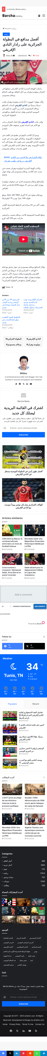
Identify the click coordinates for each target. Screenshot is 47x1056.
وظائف (6, 885)
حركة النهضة (7, 956)
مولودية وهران (34, 344)
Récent (36, 704)
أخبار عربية (8, 865)
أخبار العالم (8, 861)
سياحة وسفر (8, 877)
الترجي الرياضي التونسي (25, 942)
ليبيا (31, 960)
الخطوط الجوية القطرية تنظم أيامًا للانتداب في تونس (11, 319)
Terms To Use (27, 1024)
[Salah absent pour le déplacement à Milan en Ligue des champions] (35, 559)
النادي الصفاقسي (22, 947)
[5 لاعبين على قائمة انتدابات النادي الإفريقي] (10, 729)
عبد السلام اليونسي (9, 960)
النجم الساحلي (36, 947)
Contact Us (39, 1024)
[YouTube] (30, 384)
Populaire (12, 704)
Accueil (7, 28)
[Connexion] (39, 16)
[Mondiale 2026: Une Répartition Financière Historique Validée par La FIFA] (35, 530)
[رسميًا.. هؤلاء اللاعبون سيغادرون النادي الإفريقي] (10, 740)
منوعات (6, 881)
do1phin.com (39, 1020)
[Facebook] (19, 384)
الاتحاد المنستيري (35, 938)
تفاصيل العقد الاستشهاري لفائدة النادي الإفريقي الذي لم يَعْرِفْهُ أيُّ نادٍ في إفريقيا (31, 715)
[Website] (16, 384)
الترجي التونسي (8, 942)
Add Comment (40, 606)
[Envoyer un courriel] (14, 56)
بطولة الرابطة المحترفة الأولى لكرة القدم (16, 951)
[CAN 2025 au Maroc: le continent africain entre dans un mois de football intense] (12, 530)
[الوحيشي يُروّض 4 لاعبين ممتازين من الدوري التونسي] (10, 752)
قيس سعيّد (23, 960)
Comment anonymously (22, 606)
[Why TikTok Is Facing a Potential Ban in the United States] (9, 902)
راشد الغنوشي (19, 956)
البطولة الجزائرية (14, 338)
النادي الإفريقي (34, 338)
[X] (23, 384)
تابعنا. (4, 972)
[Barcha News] (12, 15)
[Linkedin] (27, 384)
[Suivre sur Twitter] (12, 56)
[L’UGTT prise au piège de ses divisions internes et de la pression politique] (12, 789)
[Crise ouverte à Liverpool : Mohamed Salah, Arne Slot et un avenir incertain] (12, 559)
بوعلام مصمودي (14, 344)
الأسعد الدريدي (21, 938)
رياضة (14, 28)
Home (5, 1024)
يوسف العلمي (21, 965)
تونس (35, 951)
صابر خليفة (31, 956)
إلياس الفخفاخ (8, 938)
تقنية (5, 869)
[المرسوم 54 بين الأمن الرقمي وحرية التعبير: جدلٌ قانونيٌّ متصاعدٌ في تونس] (9, 911)
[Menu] (43, 16)
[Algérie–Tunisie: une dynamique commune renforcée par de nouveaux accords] (35, 819)
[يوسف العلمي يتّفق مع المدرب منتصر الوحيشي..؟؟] (10, 764)
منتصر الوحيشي (8, 965)
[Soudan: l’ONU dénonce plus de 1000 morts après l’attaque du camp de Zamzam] (35, 789)
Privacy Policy (14, 1024)
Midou (8, 56)
